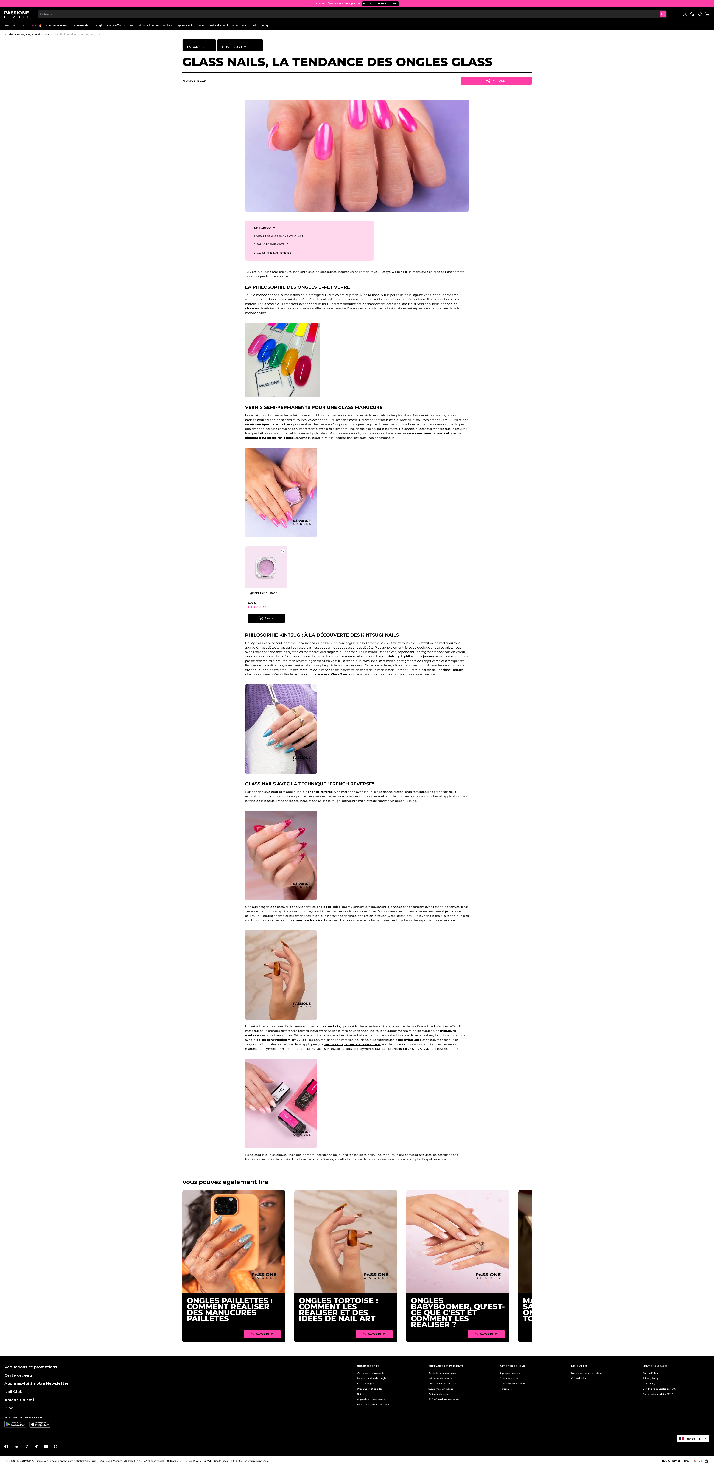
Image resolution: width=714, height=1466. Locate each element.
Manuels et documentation (586, 1373)
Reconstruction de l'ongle (87, 25)
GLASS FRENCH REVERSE (272, 252)
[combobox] (352, 14)
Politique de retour (438, 1394)
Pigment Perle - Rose (262, 593)
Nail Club (13, 1391)
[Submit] (663, 14)
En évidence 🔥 (32, 25)
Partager (499, 81)
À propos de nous (510, 1373)
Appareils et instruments (191, 25)
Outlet (254, 25)
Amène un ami (19, 1400)
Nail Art (361, 1394)
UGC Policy (649, 1384)
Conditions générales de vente (659, 1389)
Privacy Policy (651, 1378)
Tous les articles (236, 47)
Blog (265, 25)
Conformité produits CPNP (658, 1394)
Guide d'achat (579, 1378)
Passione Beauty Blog (18, 34)
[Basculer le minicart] (707, 14)
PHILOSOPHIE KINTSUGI (272, 244)
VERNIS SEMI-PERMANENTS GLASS (278, 236)
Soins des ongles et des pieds (228, 25)
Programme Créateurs (512, 1384)
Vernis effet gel (116, 25)
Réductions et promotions (30, 1367)
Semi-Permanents (56, 25)
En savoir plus (262, 1334)
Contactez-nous (509, 1378)
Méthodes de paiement (441, 1378)
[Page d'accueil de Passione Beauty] (16, 14)
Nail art (167, 25)
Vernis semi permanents (370, 1373)
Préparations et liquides (144, 25)
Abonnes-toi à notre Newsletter (36, 1383)
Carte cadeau (18, 1375)
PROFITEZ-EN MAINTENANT (380, 3)
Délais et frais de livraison (442, 1384)
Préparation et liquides (369, 1389)
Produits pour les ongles (442, 1373)
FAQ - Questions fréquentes (444, 1399)
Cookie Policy (650, 1373)
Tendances (40, 34)
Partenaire (506, 1389)
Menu (13, 25)
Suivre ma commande (440, 1389)
